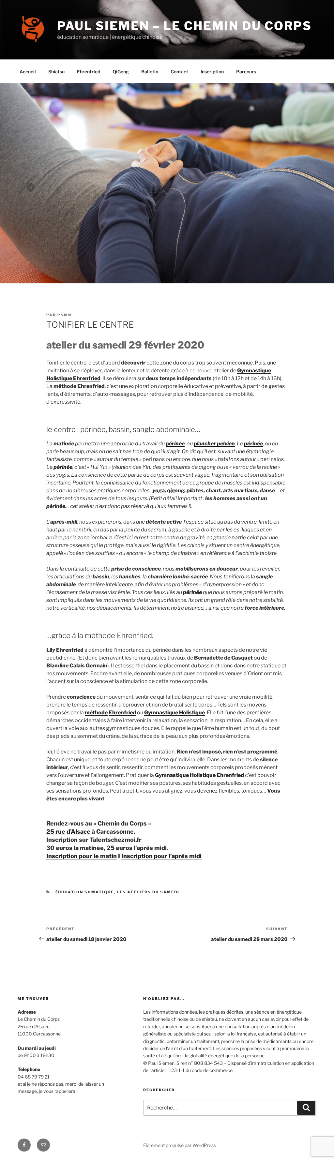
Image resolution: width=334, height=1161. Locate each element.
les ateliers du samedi (148, 892)
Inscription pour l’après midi (161, 856)
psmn (64, 315)
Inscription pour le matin (81, 856)
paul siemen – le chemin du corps (184, 26)
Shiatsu (56, 71)
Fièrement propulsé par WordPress (179, 1145)
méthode (96, 712)
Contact (179, 71)
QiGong (121, 71)
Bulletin (149, 71)
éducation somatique (84, 892)
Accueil (28, 71)
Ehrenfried (88, 71)
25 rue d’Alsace (68, 831)
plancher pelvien (214, 443)
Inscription (212, 71)
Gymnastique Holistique (174, 712)
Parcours (246, 71)
